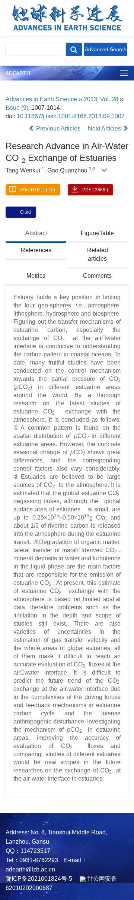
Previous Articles (58, 128)
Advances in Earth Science (41, 99)
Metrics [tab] (35, 276)
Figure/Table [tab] (97, 233)
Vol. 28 (109, 99)
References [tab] (36, 250)
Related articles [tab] (97, 254)
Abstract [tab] (36, 233)
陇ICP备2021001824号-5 (39, 879)
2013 (90, 99)
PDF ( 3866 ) (95, 189)
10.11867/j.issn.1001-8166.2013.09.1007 (71, 116)
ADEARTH (18, 73)
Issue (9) (17, 108)
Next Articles (105, 128)
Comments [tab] (97, 276)
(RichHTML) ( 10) (37, 189)
